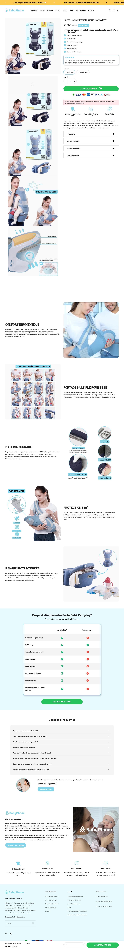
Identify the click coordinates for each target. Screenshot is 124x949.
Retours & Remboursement (77, 915)
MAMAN (91, 10)
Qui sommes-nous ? (52, 896)
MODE (72, 10)
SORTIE (42, 10)
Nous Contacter (50, 907)
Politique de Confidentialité (77, 911)
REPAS (65, 10)
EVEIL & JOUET (81, 10)
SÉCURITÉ (33, 10)
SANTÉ (58, 10)
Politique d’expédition (75, 896)
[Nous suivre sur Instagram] (11, 933)
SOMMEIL (50, 10)
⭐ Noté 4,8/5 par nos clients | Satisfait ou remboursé (80, 2)
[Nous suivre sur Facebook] (6, 933)
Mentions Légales (74, 904)
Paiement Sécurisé (74, 900)
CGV (69, 907)
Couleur (66, 69)
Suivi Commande (51, 900)
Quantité (66, 77)
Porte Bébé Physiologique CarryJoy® (85, 20)
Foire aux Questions (52, 904)
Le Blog (47, 911)
